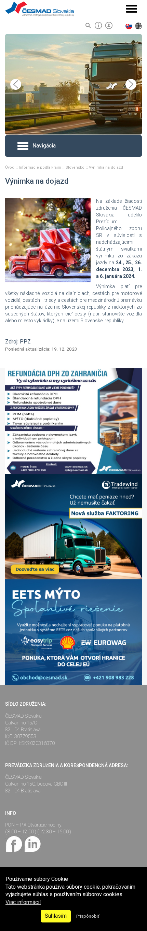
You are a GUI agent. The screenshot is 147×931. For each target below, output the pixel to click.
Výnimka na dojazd (106, 167)
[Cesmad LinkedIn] (32, 843)
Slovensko (75, 167)
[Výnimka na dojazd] (48, 239)
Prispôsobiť (87, 916)
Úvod (10, 167)
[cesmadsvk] (14, 843)
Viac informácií (23, 902)
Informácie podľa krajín (40, 167)
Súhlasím (56, 916)
